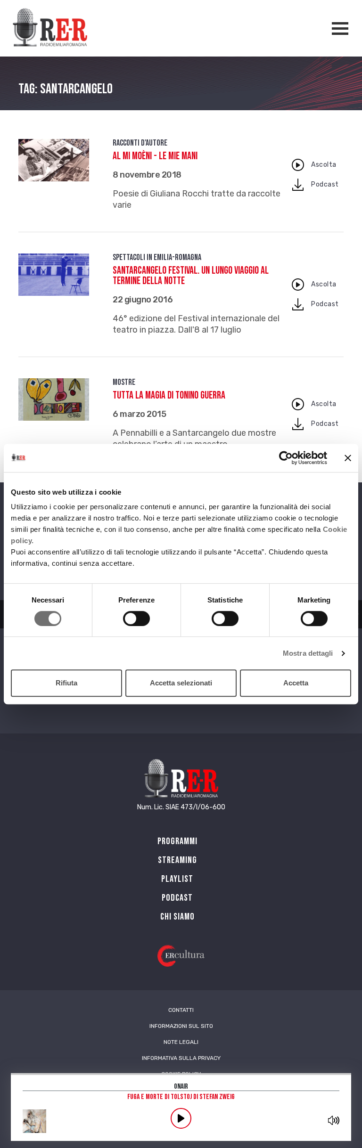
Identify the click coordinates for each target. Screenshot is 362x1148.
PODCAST (177, 898)
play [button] (181, 1118)
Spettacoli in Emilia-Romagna (157, 257)
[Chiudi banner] (348, 458)
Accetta (295, 683)
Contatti (181, 1010)
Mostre (124, 382)
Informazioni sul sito (181, 1026)
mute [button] (334, 1120)
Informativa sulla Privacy (181, 1058)
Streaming (177, 860)
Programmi (177, 841)
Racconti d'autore (140, 143)
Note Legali (181, 1042)
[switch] (136, 618)
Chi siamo (177, 916)
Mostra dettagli (308, 653)
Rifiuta (66, 683)
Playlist (177, 879)
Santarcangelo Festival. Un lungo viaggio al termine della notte (191, 275)
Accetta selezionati (181, 683)
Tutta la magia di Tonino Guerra (169, 395)
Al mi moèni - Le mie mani (155, 156)
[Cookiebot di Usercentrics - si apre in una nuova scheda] (286, 458)
